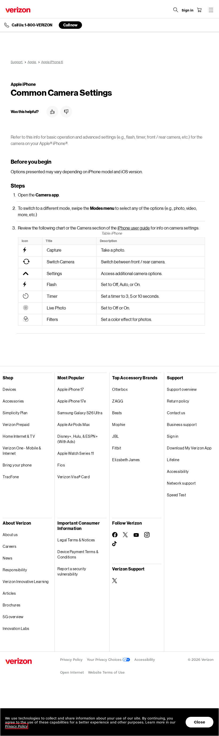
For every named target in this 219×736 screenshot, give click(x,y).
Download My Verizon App (189, 448)
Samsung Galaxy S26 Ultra (79, 413)
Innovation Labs (16, 628)
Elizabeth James (126, 459)
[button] (52, 112)
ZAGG (117, 401)
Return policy (178, 401)
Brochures (12, 605)
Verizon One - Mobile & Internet (22, 451)
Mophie (118, 424)
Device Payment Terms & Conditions (77, 554)
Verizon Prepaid (16, 424)
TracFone (11, 476)
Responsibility (15, 570)
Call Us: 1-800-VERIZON (32, 25)
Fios (61, 465)
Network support (181, 483)
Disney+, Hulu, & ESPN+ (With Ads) (77, 439)
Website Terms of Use (106, 672)
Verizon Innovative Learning (26, 581)
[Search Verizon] (176, 10)
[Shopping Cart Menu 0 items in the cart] (199, 10)
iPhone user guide (134, 227)
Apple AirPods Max (73, 424)
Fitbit (116, 448)
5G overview (13, 616)
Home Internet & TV (19, 436)
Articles (9, 593)
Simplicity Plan (15, 413)
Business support (182, 424)
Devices (9, 389)
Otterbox (120, 389)
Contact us (176, 413)
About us (10, 534)
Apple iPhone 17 (70, 389)
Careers (10, 546)
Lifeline (173, 459)
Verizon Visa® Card (73, 476)
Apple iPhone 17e (71, 401)
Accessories (13, 401)
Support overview (182, 389)
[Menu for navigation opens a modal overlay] (211, 10)
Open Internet (72, 672)
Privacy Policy (71, 660)
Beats (117, 413)
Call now (70, 25)
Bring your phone (17, 465)
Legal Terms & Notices (76, 540)
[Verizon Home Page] (17, 10)
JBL (115, 436)
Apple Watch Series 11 (75, 453)
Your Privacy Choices (105, 660)
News (7, 558)
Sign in (172, 436)
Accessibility (178, 471)
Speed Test (176, 495)
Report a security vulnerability (71, 571)
